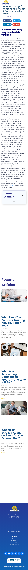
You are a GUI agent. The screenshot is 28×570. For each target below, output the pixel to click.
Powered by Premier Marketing (14, 564)
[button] (7, 20)
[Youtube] (5, 553)
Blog (14, 546)
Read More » (3, 398)
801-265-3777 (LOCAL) (14, 517)
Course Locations (14, 544)
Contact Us (14, 536)
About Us (14, 538)
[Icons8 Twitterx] (12, 553)
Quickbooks (14, 530)
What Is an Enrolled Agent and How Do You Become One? (12, 434)
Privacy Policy (14, 548)
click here (11, 185)
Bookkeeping (14, 526)
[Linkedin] (15, 553)
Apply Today (14, 542)
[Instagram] (19, 553)
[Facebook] (9, 553)
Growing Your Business (14, 532)
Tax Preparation (14, 528)
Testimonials (14, 540)
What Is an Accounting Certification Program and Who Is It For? (13, 377)
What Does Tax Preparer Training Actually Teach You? (13, 321)
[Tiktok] (22, 553)
